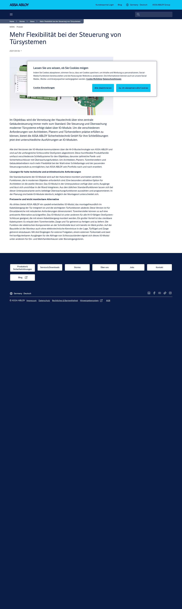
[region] (92, 79)
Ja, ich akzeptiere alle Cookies (133, 88)
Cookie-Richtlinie (94, 79)
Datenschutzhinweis (112, 79)
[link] (105, 4)
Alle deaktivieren (103, 88)
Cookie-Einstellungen (44, 87)
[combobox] (153, 14)
